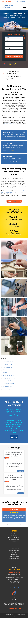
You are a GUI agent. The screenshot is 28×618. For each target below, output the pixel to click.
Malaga (22, 418)
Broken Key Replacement (9, 378)
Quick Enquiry (7, 2)
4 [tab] (13, 524)
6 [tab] (17, 524)
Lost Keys (5, 372)
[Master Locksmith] (18, 65)
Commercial (14, 554)
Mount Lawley (10, 420)
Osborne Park (19, 422)
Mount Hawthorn (10, 430)
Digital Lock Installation (8, 375)
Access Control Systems (9, 383)
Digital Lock (14, 552)
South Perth (18, 416)
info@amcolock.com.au (16, 574)
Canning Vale (10, 424)
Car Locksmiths (14, 535)
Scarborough (10, 426)
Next (26, 515)
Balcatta (10, 428)
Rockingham (8, 422)
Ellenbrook (18, 412)
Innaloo (17, 428)
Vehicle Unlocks (7, 370)
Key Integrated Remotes (9, 381)
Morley (19, 424)
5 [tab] (15, 524)
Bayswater (9, 412)
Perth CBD (9, 416)
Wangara (14, 418)
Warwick (20, 430)
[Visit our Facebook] (10, 587)
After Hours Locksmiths (8, 391)
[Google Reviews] (8, 65)
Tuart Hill (6, 418)
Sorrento (9, 414)
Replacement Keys (7, 364)
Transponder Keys (7, 386)
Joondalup (18, 414)
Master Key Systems (8, 389)
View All (14, 437)
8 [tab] (20, 524)
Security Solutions (7, 367)
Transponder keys (14, 541)
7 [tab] (19, 524)
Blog (14, 560)
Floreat (19, 420)
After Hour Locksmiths (14, 548)
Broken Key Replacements (14, 537)
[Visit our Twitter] (14, 587)
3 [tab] (11, 524)
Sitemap (14, 567)
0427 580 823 (21, 1)
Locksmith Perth (14, 533)
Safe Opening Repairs (8, 361)
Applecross (9, 409)
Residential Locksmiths (14, 546)
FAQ (14, 563)
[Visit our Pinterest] (19, 587)
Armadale (18, 409)
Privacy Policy (14, 565)
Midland (18, 426)
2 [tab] (9, 524)
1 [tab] (7, 524)
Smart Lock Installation (14, 558)
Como (14, 433)
